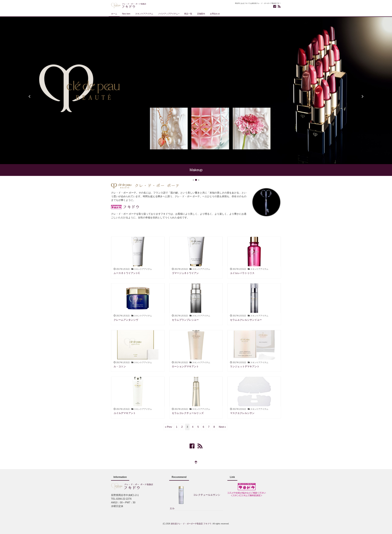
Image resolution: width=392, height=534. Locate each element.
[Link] (246, 489)
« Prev (168, 427)
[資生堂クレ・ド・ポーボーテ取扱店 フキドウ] (128, 5)
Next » (222, 427)
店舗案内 (201, 14)
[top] (196, 463)
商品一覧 (188, 14)
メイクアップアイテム (168, 14)
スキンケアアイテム (144, 14)
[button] (29, 96)
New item (126, 14)
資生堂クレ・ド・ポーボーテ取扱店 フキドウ (191, 523)
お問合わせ (215, 14)
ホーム (114, 14)
